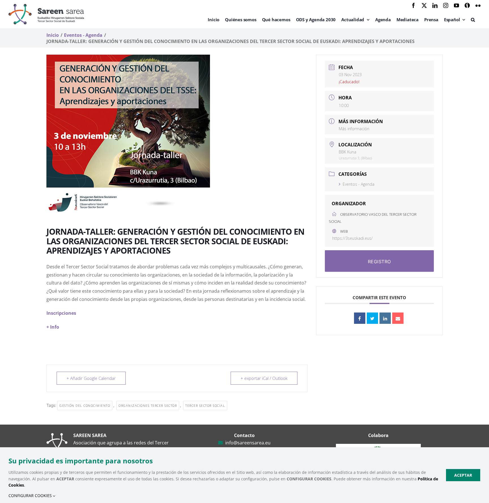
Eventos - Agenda (358, 184)
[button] (473, 19)
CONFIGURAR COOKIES (30, 495)
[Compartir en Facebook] (359, 318)
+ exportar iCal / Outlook (264, 378)
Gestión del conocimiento (84, 405)
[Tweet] (372, 318)
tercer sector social (205, 405)
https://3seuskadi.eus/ (352, 238)
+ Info (52, 327)
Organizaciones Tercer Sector (148, 405)
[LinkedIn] (385, 318)
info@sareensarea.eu (248, 443)
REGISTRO (379, 261)
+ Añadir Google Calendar (91, 378)
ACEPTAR (463, 475)
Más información (354, 128)
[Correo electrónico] (398, 318)
